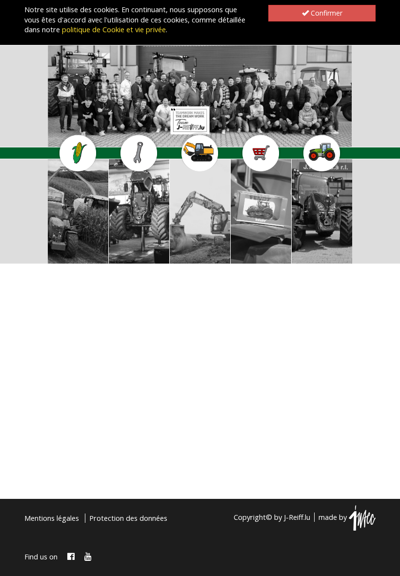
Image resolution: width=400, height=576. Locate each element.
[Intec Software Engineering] (362, 517)
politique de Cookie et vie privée (114, 29)
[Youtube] (88, 556)
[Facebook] (71, 556)
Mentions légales (51, 518)
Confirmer (325, 13)
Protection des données (128, 518)
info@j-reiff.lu (71, 255)
